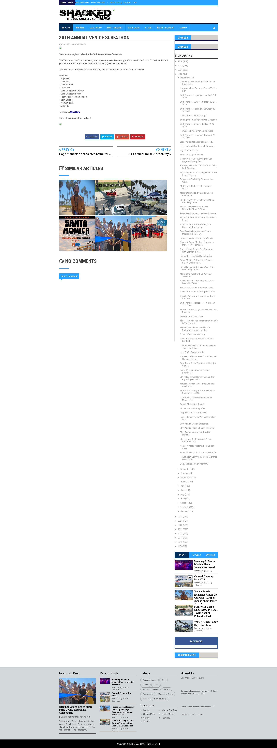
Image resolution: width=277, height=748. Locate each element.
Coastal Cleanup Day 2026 (118, 2)
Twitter (108, 137)
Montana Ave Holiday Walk (192, 408)
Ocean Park (149, 714)
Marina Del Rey (169, 710)
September (185, 477)
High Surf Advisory (189, 150)
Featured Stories (149, 680)
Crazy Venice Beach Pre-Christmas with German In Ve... (197, 250)
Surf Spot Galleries (150, 689)
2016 (180, 542)
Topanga (166, 717)
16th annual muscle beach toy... (149, 154)
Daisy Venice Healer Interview (194, 463)
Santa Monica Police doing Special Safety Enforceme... (196, 261)
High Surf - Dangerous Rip (192, 352)
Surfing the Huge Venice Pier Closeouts (198, 119)
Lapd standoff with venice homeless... (85, 154)
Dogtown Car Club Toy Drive (193, 412)
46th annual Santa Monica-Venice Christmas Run (196, 440)
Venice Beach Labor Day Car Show (206, 623)
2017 (180, 537)
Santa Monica (168, 714)
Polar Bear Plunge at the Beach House (198, 213)
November (185, 469)
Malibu (146, 710)
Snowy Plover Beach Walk (192, 404)
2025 (180, 65)
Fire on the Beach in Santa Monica (196, 256)
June (183, 490)
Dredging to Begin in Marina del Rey (196, 142)
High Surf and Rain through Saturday (197, 146)
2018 (180, 533)
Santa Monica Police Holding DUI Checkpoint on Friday (195, 225)
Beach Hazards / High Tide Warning (197, 238)
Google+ (123, 137)
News (156, 685)
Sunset (146, 717)
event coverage (160, 699)
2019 (180, 529)
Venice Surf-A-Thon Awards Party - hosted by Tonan (197, 282)
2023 (180, 74)
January (184, 511)
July (182, 486)
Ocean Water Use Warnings (193, 115)
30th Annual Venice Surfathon (194, 423)
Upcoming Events (165, 694)
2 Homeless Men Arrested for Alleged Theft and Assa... (198, 346)
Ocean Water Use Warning (192, 334)
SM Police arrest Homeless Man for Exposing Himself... (197, 378)
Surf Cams (134, 27)
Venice (146, 721)
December (185, 77)
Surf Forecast (115, 27)
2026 (180, 61)
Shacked (138, 744)
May (182, 494)
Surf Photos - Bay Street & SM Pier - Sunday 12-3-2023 (197, 391)
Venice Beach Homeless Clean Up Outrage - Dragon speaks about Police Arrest (205, 597)
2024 (180, 69)
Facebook (93, 137)
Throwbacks (148, 694)
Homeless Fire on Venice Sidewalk (196, 131)
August (184, 481)
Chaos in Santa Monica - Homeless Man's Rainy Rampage (197, 243)
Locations (95, 27)
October (184, 473)
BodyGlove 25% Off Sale (191, 316)
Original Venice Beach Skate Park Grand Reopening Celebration (75, 709)
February (184, 507)
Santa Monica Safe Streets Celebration (198, 452)
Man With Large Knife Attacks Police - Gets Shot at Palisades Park (206, 611)
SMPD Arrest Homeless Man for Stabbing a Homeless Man (195, 328)
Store (148, 27)
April (182, 498)
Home (67, 27)
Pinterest (139, 137)
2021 (180, 521)
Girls (163, 680)
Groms (145, 685)
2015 (180, 546)
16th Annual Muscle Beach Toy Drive (197, 428)
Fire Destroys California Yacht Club (196, 287)
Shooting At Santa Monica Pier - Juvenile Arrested (84, 2)
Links (182, 27)
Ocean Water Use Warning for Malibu (197, 291)
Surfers (167, 689)
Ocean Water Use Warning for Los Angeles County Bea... (196, 160)
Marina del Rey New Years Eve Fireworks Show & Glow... (194, 208)
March (183, 503)
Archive (80, 27)
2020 (180, 525)
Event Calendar (165, 27)
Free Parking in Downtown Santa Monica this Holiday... (195, 232)
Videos (146, 699)
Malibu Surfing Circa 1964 (192, 154)
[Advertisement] (117, 366)
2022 (180, 516)
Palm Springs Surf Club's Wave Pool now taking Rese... (197, 268)
